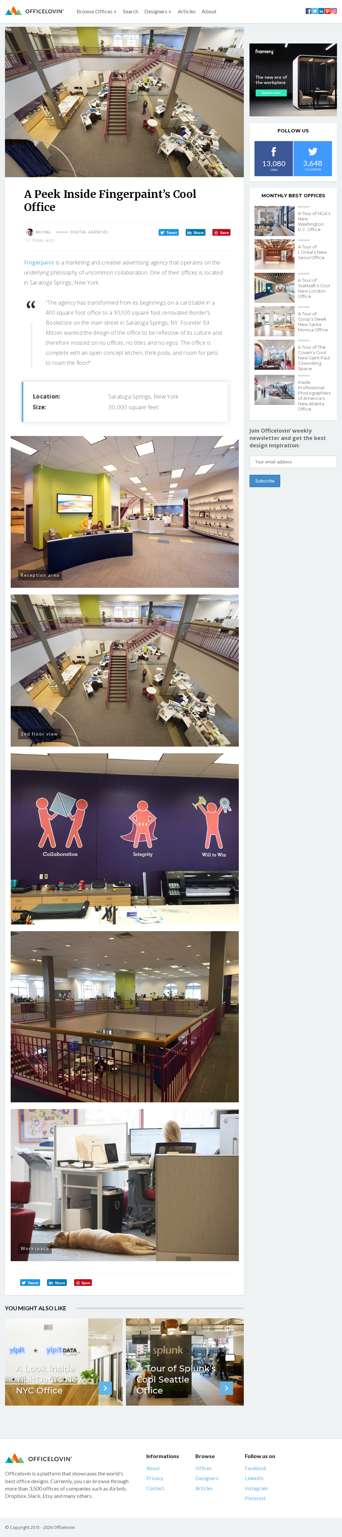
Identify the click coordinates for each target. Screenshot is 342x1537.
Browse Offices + (96, 11)
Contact (155, 1488)
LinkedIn (254, 1478)
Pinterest (255, 1498)
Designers (206, 1478)
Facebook (256, 1468)
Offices (203, 1468)
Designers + (158, 11)
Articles (187, 11)
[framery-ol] (293, 79)
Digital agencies (89, 232)
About (209, 11)
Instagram (256, 1488)
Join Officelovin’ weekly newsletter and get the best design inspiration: (287, 438)
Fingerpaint (39, 262)
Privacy (154, 1478)
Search (130, 11)
